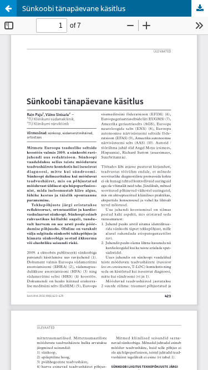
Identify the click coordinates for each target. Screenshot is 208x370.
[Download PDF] (199, 8)
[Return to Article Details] (8, 8)
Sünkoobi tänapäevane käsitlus (73, 8)
